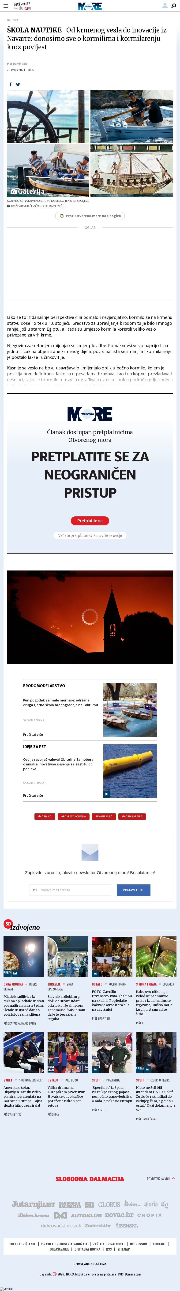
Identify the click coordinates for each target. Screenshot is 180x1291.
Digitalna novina (87, 1249)
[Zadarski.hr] (98, 1225)
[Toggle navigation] (5, 5)
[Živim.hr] (132, 1204)
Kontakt (159, 1243)
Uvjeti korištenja (22, 1243)
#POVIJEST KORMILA (73, 816)
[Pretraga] (173, 6)
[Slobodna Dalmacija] (90, 1179)
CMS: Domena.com (129, 1273)
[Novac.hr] (119, 1215)
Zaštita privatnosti (108, 1243)
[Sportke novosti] (89, 1204)
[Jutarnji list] (33, 1204)
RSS (109, 1249)
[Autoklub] (86, 1215)
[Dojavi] (22, 6)
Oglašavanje (59, 1249)
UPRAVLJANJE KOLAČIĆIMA (90, 1264)
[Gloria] (151, 1204)
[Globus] (109, 1204)
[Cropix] (149, 1215)
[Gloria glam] (165, 1204)
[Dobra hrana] (34, 1215)
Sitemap (123, 1249)
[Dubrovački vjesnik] (61, 1225)
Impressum (138, 1243)
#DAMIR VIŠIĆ (104, 816)
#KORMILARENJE (132, 816)
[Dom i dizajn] (60, 1215)
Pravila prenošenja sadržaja (64, 1243)
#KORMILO (45, 816)
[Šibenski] (126, 1225)
